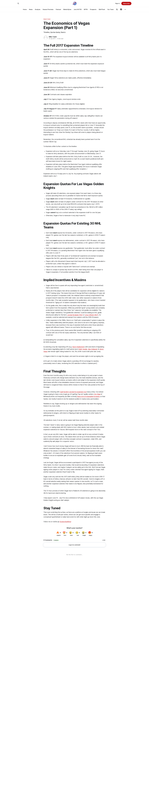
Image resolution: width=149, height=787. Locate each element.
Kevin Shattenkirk (78, 347)
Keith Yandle (83, 349)
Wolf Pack (102, 9)
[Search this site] (18, 3)
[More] (125, 9)
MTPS (86, 9)
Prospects (93, 9)
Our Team (110, 9)
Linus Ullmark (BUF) (91, 315)
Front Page (46, 19)
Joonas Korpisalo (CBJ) (75, 315)
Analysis (37, 9)
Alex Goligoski (92, 349)
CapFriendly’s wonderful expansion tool (73, 392)
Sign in (117, 3)
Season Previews (48, 9)
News (31, 9)
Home (25, 9)
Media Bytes (67, 9)
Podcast (58, 9)
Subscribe (126, 3)
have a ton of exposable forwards (88, 396)
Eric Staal (97, 394)
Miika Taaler (53, 37)
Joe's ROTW (77, 9)
